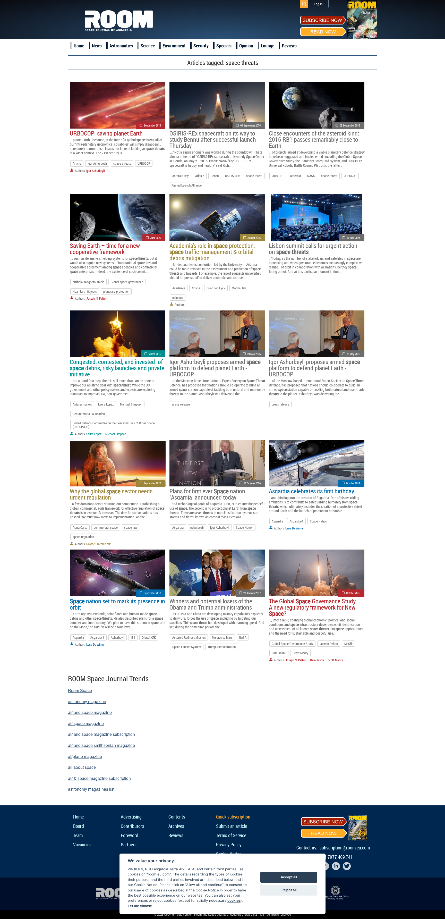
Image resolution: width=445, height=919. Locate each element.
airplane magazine (85, 756)
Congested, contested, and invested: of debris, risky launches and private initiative (117, 368)
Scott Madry (300, 653)
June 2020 (155, 238)
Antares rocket (82, 404)
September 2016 (152, 125)
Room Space (80, 690)
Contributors (132, 826)
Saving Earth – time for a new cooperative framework (105, 248)
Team (78, 835)
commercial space (106, 527)
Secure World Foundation (89, 413)
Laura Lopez (106, 404)
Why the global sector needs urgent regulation (111, 494)
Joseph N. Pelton (96, 298)
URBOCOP (144, 163)
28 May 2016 (254, 354)
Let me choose (140, 906)
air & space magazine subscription (99, 778)
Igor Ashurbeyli (97, 163)
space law (130, 527)
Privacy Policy (229, 844)
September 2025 (152, 483)
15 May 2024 (353, 238)
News (97, 46)
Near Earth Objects (85, 291)
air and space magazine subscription (101, 734)
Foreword (129, 835)
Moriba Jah (239, 288)
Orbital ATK (149, 637)
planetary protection (116, 291)
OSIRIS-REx (232, 175)
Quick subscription (233, 817)
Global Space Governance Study (292, 643)
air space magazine (86, 723)
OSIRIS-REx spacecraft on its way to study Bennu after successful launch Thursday (212, 139)
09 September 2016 (250, 125)
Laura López (93, 434)
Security (201, 46)
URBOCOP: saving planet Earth (106, 133)
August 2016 (254, 238)
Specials (224, 46)
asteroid (295, 175)
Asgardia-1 (296, 521)
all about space (82, 767)
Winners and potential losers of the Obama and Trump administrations (210, 604)
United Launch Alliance (187, 185)
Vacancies (82, 844)
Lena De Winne (294, 528)
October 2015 (353, 593)
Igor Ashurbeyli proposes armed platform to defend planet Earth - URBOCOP (215, 368)
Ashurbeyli (197, 527)
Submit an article (231, 826)
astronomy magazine (87, 701)
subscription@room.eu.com (345, 848)
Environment (174, 46)
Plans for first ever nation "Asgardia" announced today (207, 494)
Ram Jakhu (279, 653)
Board (78, 826)
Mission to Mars (222, 637)
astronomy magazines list (91, 789)
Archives (176, 826)
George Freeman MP (98, 544)
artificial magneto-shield (88, 282)
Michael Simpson (131, 404)
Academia (178, 288)
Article (77, 163)
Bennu (215, 175)
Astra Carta (80, 527)
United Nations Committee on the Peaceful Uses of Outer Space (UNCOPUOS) (114, 425)
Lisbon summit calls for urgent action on (313, 248)
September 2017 (152, 593)
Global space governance (127, 282)
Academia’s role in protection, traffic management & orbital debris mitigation (212, 251)
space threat (254, 175)
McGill (348, 643)
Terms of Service (231, 835)
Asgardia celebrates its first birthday (311, 491)
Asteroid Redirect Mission (189, 637)
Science (148, 46)
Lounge (267, 46)
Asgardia (178, 527)
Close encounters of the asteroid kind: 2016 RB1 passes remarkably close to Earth (314, 139)
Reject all (288, 890)
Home (79, 46)
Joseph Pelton (329, 643)
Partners (128, 844)
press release (181, 404)
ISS (133, 637)
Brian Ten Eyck (216, 288)
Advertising (131, 817)
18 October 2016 (252, 483)
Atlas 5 (199, 175)
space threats (122, 163)
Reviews (289, 46)
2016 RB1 (278, 175)
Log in (318, 4)
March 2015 (155, 354)
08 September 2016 (350, 125)
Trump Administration (222, 646)
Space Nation (244, 527)
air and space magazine (90, 712)
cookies (234, 900)
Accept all (289, 877)
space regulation (83, 536)
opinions (177, 297)
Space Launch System (186, 646)
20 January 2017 (252, 593)
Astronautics (121, 46)
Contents (176, 817)
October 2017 (353, 483)
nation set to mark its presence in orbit (117, 604)
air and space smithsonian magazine (101, 745)
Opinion (246, 46)
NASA (311, 175)
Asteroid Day (180, 175)
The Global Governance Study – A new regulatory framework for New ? (315, 607)
